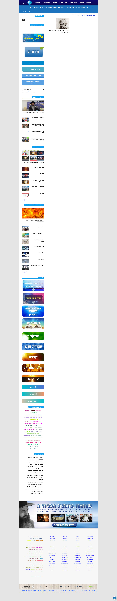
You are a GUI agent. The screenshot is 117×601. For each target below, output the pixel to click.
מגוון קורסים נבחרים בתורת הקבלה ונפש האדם (38, 118)
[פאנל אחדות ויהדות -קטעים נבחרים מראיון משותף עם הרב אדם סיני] (25, 139)
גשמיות (27, 410)
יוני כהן (37, 468)
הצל (24, 542)
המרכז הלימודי (73, 3)
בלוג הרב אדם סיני (46, 590)
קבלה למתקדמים (34, 565)
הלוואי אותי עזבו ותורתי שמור (33, 415)
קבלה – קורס (41, 253)
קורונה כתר (26, 436)
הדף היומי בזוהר (72, 590)
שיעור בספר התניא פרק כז (33, 571)
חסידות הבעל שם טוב (39, 547)
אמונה (34, 457)
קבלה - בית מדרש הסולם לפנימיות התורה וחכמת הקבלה (86, 592)
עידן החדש (27, 431)
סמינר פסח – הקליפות (39, 167)
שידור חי (82, 3)
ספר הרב (39, 590)
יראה (30, 547)
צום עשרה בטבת (40, 565)
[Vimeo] (23, 11)
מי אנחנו (89, 3)
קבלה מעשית (28, 480)
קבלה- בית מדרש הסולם (82, 590)
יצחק (30, 468)
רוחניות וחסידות (90, 567)
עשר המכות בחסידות (33, 433)
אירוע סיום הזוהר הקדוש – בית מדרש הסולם (34, 112)
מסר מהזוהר (36, 7)
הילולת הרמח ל (33, 413)
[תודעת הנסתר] (25, 261)
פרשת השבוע (31, 477)
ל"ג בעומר (27, 468)
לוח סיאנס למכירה (29, 423)
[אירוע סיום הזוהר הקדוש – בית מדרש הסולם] (33, 105)
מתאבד (30, 556)
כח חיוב (41, 551)
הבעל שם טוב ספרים (39, 540)
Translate (33, 92)
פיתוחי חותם (36, 562)
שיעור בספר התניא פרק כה (33, 442)
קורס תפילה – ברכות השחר (38, 186)
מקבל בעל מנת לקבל (35, 556)
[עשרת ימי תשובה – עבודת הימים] (25, 133)
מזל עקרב (41, 556)
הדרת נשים (33, 540)
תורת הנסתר (40, 489)
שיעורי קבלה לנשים (31, 484)
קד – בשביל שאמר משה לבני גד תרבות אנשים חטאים (34, 567)
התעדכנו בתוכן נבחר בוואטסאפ (33, 75)
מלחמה (31, 475)
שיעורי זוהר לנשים (40, 576)
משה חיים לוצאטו (28, 429)
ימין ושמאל (33, 547)
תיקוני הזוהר (33, 491)
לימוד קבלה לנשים (38, 473)
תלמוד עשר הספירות (76, 7)
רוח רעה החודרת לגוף (39, 569)
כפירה (38, 551)
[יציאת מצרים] (25, 228)
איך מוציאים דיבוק (37, 536)
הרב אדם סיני (63, 7)
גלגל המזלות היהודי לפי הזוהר (38, 538)
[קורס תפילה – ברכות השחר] (25, 188)
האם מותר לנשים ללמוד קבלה (32, 459)
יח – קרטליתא (37, 421)
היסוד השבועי (31, 462)
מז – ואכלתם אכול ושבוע (33, 425)
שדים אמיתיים (33, 569)
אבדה (42, 536)
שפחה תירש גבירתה (33, 446)
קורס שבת (42, 173)
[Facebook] (29, 11)
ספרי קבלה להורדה (40, 560)
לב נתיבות (39, 423)
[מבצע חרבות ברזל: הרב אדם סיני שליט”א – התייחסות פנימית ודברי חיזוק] (25, 126)
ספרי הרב (50, 7)
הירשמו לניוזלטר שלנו (33, 63)
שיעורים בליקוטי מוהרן (33, 444)
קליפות (38, 482)
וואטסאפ (41, 7)
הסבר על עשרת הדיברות (30, 542)
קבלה (91, 7)
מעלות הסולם (39, 429)
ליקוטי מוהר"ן (29, 473)
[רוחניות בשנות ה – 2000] (25, 235)
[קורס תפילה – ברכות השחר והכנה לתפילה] (25, 182)
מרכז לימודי (25, 590)
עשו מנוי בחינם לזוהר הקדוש (33, 69)
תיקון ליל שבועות (40, 491)
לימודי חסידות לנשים (35, 471)
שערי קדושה (40, 486)
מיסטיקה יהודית (35, 475)
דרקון (31, 538)
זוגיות (31, 464)
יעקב (33, 468)
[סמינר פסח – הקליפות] (25, 169)
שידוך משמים (28, 569)
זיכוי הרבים (31, 7)
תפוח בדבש (33, 448)
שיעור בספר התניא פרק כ (33, 440)
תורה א (33, 576)
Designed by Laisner (29, 592)
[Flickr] (27, 11)
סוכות (28, 475)
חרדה (27, 419)
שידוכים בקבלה (40, 571)
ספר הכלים (34, 431)
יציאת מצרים (41, 227)
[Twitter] (25, 11)
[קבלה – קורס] (25, 254)
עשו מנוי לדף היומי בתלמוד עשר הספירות (33, 82)
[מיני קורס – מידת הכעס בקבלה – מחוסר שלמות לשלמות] (33, 213)
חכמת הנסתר (38, 466)
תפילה (32, 493)
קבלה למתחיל (46, 3)
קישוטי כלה (39, 438)
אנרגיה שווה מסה (30, 536)
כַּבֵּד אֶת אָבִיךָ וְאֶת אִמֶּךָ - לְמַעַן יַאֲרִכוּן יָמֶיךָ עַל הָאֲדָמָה (34, 549)
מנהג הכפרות (28, 427)
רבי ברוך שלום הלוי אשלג (32, 482)
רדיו (24, 567)
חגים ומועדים (65, 540)
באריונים (33, 410)
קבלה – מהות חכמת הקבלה (37, 265)
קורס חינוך (42, 193)
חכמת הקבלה (63, 3)
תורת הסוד (34, 489)
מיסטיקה (87, 7)
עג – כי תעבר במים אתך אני (31, 560)
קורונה (41, 482)
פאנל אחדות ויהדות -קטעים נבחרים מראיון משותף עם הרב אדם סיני (37, 139)
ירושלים (27, 547)
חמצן (32, 545)
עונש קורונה (41, 562)
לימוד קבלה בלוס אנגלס (33, 551)
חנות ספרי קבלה (32, 590)
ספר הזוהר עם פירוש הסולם (33, 558)
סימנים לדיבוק (25, 556)
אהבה (37, 457)
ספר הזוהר (83, 7)
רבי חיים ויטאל (40, 484)
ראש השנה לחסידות (29, 438)
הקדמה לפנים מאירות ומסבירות (33, 417)
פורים (36, 477)
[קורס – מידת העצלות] (25, 248)
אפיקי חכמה (30, 457)
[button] (24, 3)
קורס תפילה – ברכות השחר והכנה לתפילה (38, 181)
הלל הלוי (36, 542)
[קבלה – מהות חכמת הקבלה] (25, 267)
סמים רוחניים (41, 558)
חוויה (34, 545)
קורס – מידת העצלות (39, 246)
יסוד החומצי (28, 421)
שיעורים (55, 3)
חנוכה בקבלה (28, 545)
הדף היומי (55, 7)
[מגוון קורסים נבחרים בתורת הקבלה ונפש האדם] (25, 119)
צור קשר (38, 3)
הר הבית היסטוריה (35, 419)
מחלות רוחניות (37, 427)
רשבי (36, 484)
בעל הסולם (69, 7)
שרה (35, 576)
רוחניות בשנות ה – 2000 (38, 233)
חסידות (45, 7)
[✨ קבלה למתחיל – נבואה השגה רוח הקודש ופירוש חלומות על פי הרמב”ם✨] (58, 23)
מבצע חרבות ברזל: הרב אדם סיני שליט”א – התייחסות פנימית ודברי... (37, 126)
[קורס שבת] (25, 175)
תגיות (59, 7)
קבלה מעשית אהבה (36, 436)
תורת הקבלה (28, 489)
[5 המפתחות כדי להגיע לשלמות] (25, 241)
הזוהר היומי (39, 462)
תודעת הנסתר (41, 259)
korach (38, 410)
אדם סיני (41, 457)
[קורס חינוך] (25, 195)
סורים (40, 431)
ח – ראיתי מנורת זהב (39, 545)
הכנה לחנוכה (41, 542)
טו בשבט (41, 468)
